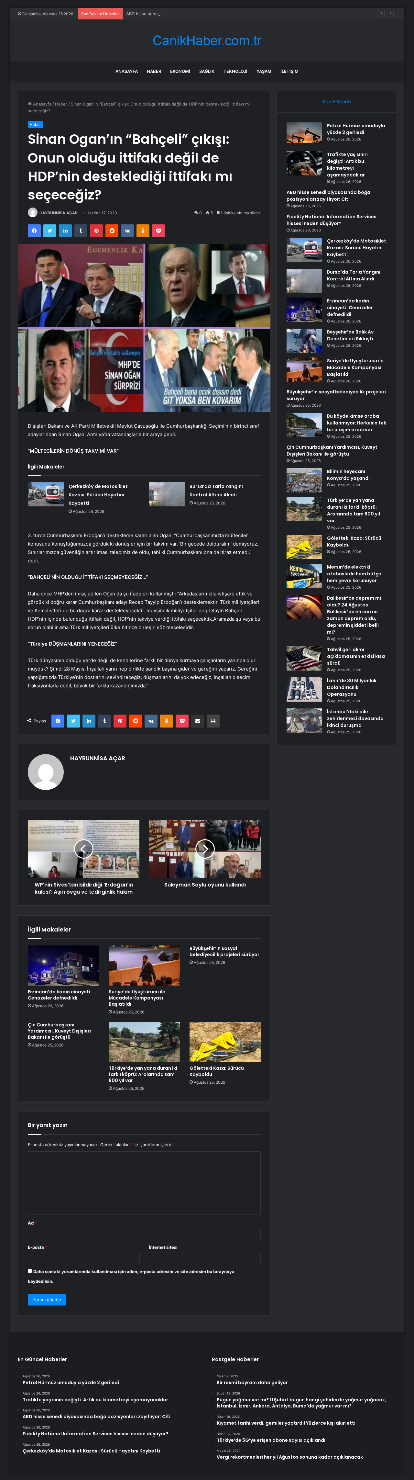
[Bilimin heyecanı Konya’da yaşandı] (304, 480)
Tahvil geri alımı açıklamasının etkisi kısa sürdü (356, 656)
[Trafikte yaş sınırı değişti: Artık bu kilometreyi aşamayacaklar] (304, 163)
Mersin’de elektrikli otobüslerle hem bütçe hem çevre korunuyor (354, 574)
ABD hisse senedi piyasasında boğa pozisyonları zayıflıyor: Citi (188, 13)
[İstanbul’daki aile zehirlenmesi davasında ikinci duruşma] (304, 720)
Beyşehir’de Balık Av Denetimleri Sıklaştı (350, 335)
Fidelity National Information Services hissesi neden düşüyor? (331, 220)
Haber (154, 71)
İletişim (289, 71)
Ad (32, 1223)
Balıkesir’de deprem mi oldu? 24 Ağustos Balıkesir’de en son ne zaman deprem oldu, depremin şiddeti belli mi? (354, 615)
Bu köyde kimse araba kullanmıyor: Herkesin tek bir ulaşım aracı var (356, 423)
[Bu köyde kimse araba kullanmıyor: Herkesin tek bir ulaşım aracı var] (304, 425)
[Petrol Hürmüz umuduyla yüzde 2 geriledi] (304, 134)
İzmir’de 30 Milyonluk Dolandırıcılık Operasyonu (351, 687)
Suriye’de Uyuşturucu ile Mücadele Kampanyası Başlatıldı (137, 998)
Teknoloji (235, 71)
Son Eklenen (336, 101)
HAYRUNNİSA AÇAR (58, 212)
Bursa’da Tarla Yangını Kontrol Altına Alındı (353, 275)
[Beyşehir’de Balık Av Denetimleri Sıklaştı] (304, 341)
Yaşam (263, 71)
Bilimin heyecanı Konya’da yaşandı (348, 474)
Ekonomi (180, 71)
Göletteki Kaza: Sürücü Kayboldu (217, 1071)
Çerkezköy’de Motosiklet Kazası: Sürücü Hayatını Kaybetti (98, 494)
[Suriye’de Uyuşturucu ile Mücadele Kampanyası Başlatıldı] (144, 965)
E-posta (37, 1247)
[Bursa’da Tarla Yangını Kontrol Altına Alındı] (167, 494)
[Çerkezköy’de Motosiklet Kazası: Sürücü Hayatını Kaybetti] (46, 494)
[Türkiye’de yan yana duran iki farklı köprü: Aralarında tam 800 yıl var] (144, 1042)
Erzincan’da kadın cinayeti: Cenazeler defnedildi (60, 995)
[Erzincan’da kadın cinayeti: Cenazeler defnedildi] (63, 965)
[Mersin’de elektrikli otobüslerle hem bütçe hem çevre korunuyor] (304, 576)
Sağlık (206, 71)
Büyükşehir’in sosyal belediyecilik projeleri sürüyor (224, 951)
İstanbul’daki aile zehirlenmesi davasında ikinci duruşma (355, 718)
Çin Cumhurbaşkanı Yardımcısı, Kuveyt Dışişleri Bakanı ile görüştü (59, 1031)
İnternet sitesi (163, 1247)
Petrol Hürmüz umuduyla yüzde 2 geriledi (356, 129)
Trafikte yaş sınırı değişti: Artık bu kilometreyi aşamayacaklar (347, 164)
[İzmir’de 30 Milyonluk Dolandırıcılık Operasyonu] (304, 689)
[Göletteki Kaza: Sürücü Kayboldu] (225, 1042)
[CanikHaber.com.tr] (207, 41)
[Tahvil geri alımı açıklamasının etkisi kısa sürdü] (304, 658)
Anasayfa (126, 71)
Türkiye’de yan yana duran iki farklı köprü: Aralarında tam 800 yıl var (143, 1074)
